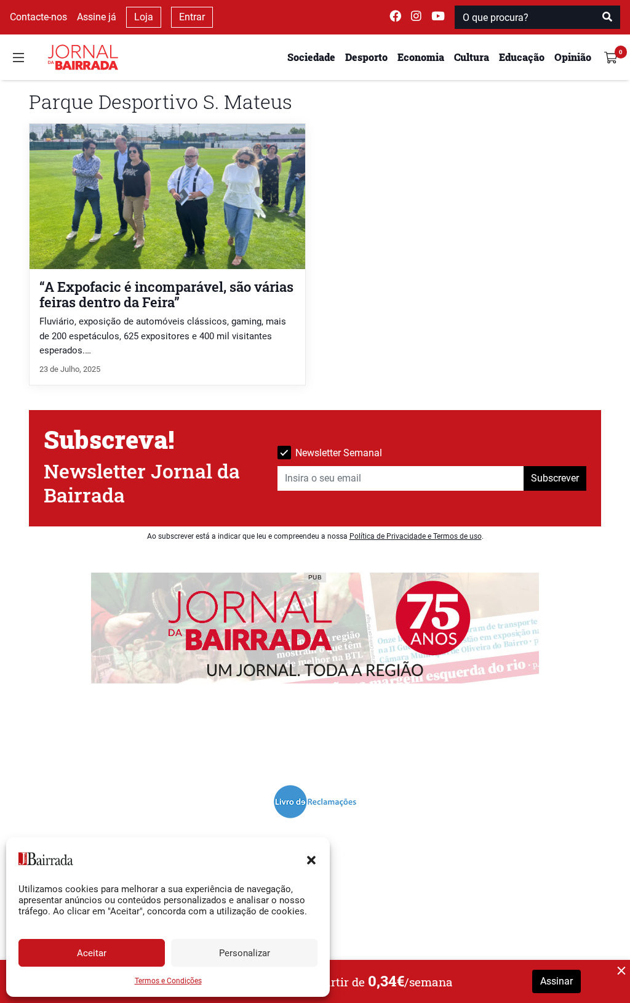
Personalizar (244, 953)
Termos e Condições (168, 981)
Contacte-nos (38, 17)
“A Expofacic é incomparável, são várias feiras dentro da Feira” (166, 294)
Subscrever (555, 478)
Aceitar (91, 953)
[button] (311, 859)
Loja (143, 17)
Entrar (192, 17)
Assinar (556, 981)
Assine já (96, 17)
